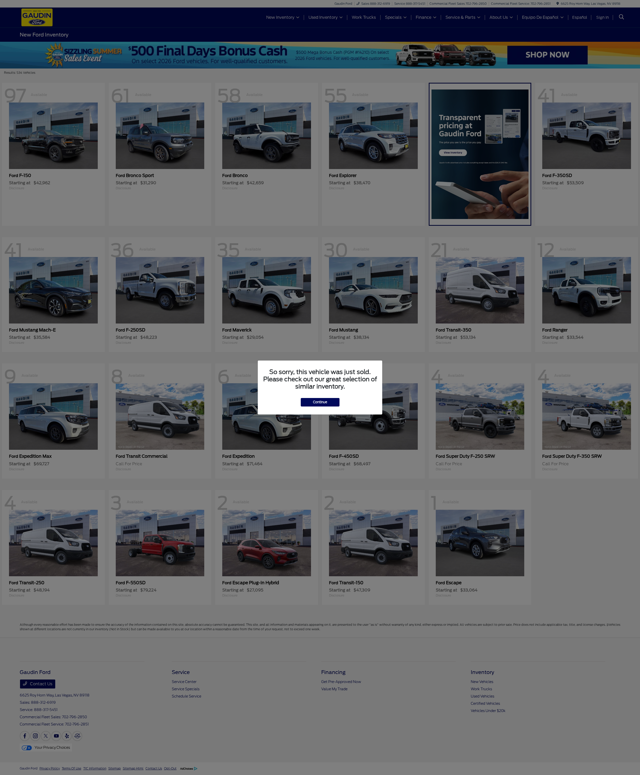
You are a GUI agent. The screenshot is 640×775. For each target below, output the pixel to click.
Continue (320, 402)
